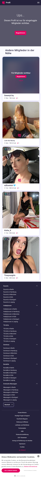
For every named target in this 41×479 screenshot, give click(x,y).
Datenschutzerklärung (22, 434)
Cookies (22, 447)
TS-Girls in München (9, 333)
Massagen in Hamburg (10, 390)
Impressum (22, 444)
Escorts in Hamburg (9, 292)
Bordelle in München (10, 373)
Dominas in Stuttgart (10, 358)
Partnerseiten (22, 428)
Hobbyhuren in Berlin (10, 309)
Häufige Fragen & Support (22, 415)
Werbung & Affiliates (22, 422)
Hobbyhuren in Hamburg (11, 311)
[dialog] (20, 466)
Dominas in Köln (8, 356)
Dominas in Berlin (9, 348)
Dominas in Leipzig (9, 361)
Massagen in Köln (9, 395)
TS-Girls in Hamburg (9, 331)
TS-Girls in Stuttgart (9, 338)
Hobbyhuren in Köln (9, 316)
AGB (22, 431)
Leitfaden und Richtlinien (22, 425)
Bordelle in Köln (8, 375)
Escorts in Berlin (8, 289)
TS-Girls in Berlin (8, 328)
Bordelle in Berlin (8, 368)
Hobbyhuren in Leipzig (10, 321)
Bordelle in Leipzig (9, 380)
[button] (20, 476)
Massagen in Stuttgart (10, 397)
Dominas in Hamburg (10, 350)
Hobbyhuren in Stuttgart (11, 319)
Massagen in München (10, 392)
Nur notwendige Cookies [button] (30, 470)
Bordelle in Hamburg (10, 370)
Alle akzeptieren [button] (11, 470)
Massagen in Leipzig (10, 400)
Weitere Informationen (30, 466)
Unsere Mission (22, 412)
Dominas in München (10, 353)
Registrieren (20, 33)
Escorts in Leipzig (9, 302)
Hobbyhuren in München (11, 314)
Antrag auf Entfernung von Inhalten (22, 440)
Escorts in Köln (8, 297)
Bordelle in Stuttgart (9, 378)
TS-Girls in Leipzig (9, 341)
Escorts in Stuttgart (9, 299)
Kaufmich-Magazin (22, 419)
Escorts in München (9, 294)
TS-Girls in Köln (8, 336)
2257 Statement (22, 437)
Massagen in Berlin (9, 387)
